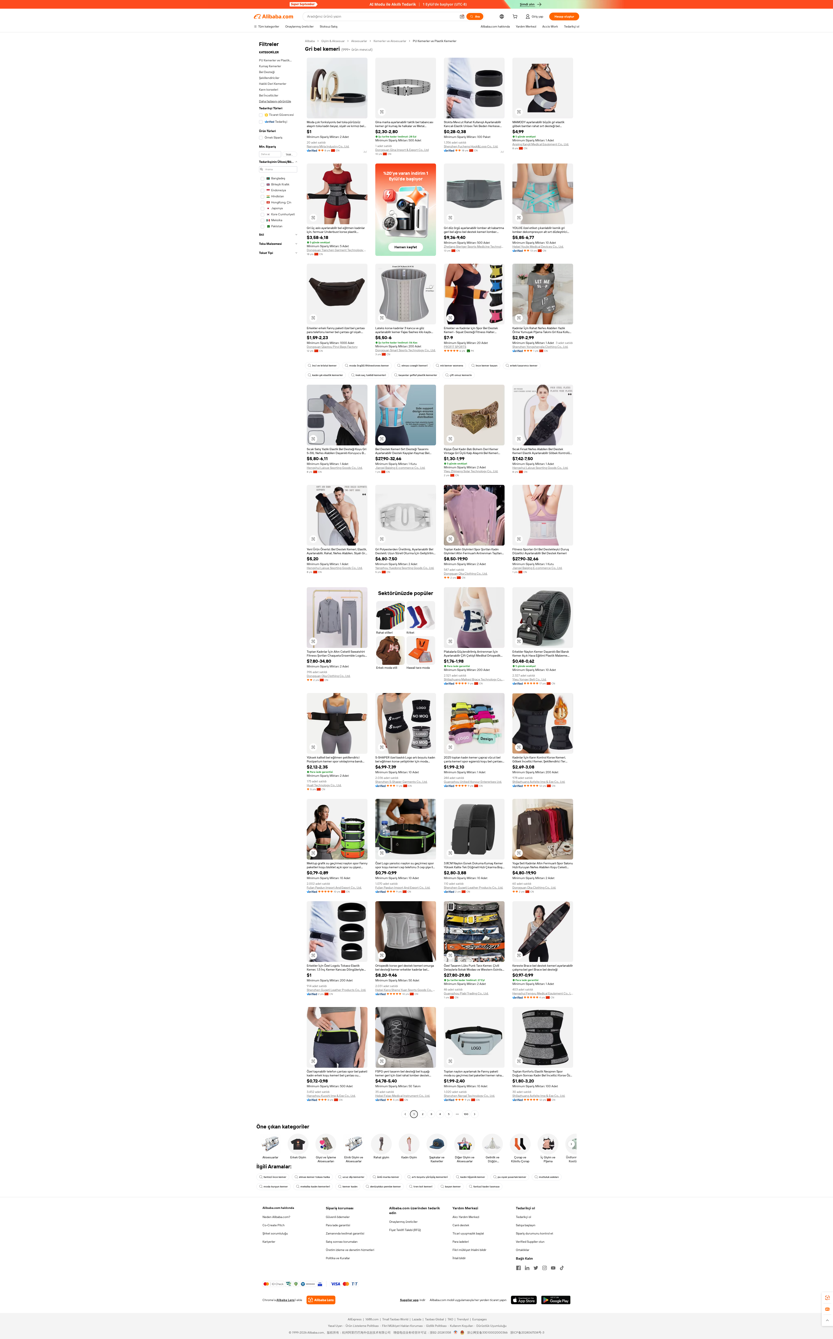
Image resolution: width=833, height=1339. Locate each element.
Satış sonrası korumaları (341, 1241)
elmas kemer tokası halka (314, 1177)
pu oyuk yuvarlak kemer (512, 1177)
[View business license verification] (456, 1332)
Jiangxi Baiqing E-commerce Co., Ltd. (400, 467)
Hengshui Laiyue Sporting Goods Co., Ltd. (334, 467)
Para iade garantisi (338, 1225)
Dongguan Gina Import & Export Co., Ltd (402, 150)
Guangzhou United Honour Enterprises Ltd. (473, 781)
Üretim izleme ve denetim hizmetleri (350, 1250)
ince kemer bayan (486, 365)
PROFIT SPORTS (455, 346)
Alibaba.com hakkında (278, 1208)
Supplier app (409, 1300)
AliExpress (355, 1319)
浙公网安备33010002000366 (487, 1332)
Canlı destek (461, 1225)
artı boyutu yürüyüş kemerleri (430, 1177)
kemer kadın (350, 1186)
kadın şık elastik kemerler (327, 375)
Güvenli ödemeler (338, 1217)
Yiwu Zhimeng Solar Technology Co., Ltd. (471, 471)
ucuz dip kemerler (353, 1177)
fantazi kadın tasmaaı (486, 1186)
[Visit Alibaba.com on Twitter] (535, 1267)
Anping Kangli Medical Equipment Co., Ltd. (540, 144)
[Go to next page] (475, 1114)
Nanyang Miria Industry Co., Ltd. (328, 146)
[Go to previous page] (405, 1114)
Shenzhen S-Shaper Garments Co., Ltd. (401, 781)
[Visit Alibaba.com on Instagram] (544, 1267)
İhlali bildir (459, 1258)
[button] (462, 16)
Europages (479, 1319)
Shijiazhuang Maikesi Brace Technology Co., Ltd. (474, 679)
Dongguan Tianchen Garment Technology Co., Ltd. (337, 250)
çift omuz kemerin (461, 375)
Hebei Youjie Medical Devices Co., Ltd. (538, 246)
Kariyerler (268, 1241)
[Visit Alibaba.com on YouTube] (553, 1267)
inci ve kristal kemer (324, 365)
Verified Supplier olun (530, 1241)
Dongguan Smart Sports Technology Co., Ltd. (405, 350)
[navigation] (278, 578)
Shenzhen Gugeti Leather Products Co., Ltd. (473, 887)
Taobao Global (434, 1319)
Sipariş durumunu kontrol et (534, 1233)
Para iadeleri (461, 1241)
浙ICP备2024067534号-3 (527, 1332)
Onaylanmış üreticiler (403, 1221)
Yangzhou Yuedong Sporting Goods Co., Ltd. (404, 568)
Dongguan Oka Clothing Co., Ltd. (465, 573)
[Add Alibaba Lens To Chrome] (321, 1300)
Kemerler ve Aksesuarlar (390, 41)
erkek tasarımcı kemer (524, 365)
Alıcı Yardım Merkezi (466, 1217)
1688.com (372, 1319)
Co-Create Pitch (273, 1225)
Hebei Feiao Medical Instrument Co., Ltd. (402, 1095)
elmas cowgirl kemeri (415, 365)
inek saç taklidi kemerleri (371, 375)
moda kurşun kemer (276, 1186)
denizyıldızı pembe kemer (385, 1186)
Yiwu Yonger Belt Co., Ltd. (529, 679)
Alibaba (310, 41)
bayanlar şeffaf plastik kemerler (417, 375)
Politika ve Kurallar (338, 1258)
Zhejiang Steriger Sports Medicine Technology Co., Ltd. (474, 246)
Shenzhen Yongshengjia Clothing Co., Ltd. (540, 346)
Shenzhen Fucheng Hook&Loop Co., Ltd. (471, 146)
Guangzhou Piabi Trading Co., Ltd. (466, 993)
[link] (827, 1297)
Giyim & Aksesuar (333, 41)
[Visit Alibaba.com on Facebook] (518, 1267)
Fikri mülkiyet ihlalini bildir (469, 1250)
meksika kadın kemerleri (315, 1186)
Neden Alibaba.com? (276, 1217)
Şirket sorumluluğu (275, 1233)
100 (466, 1114)
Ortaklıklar (522, 1250)
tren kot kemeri (422, 1186)
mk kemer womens (451, 365)
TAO (450, 1319)
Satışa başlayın (525, 1225)
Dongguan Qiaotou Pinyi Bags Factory (332, 346)
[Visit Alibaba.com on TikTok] (561, 1267)
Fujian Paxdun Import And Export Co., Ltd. (334, 887)
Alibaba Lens (285, 1300)
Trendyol (463, 1319)
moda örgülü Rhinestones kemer (369, 365)
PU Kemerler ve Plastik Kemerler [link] (434, 41)
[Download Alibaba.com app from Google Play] (556, 1300)
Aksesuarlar (359, 41)
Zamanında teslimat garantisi (345, 1233)
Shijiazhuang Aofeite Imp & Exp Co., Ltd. (538, 781)
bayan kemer (453, 1186)
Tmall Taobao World (395, 1319)
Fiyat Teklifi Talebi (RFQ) (405, 1230)
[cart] (516, 17)
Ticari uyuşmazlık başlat (468, 1233)
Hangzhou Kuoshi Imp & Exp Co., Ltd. (331, 1095)
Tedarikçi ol (523, 1217)
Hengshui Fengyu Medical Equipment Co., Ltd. (542, 993)
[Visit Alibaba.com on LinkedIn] (527, 1267)
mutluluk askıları (549, 1177)
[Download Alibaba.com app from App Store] (524, 1300)
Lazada (416, 1319)
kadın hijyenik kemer (472, 1177)
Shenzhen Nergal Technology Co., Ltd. (469, 1095)
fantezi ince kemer (275, 1177)
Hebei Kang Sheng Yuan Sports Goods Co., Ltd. (405, 990)
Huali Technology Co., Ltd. (324, 785)
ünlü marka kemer (388, 1177)
